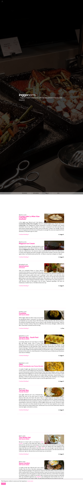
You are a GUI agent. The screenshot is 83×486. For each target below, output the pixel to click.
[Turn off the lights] (2, 2)
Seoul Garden (24, 463)
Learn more (30, 481)
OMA (31, 365)
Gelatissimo (24, 266)
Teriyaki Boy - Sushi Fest (28, 338)
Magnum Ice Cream (27, 243)
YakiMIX (38, 477)
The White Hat (25, 438)
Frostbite (24, 314)
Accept (3, 483)
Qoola (42, 448)
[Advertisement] (41, 203)
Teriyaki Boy (24, 391)
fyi (37, 446)
